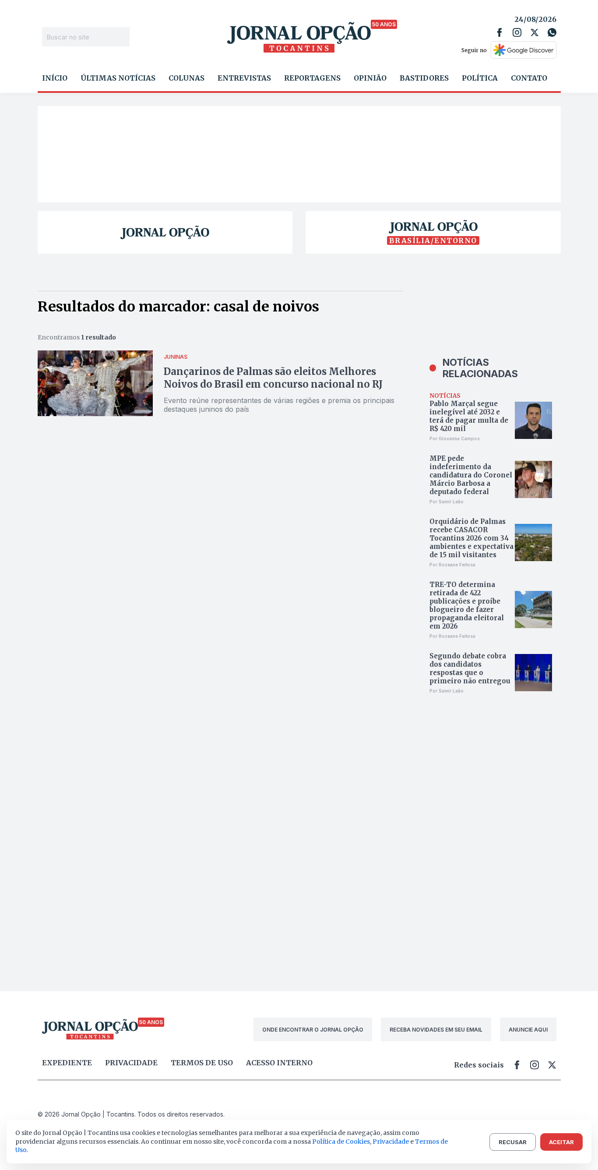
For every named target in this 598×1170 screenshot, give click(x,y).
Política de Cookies (341, 1141)
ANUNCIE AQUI (528, 1029)
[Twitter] (534, 32)
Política (480, 78)
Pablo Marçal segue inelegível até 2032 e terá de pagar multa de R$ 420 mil (468, 416)
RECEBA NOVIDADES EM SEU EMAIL (436, 1029)
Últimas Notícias (118, 78)
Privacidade (131, 1063)
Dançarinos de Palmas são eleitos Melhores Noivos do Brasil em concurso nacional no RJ (273, 377)
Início (54, 78)
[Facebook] (499, 32)
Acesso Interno (279, 1063)
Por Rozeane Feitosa (452, 564)
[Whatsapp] (552, 32)
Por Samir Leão (446, 501)
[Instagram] (517, 32)
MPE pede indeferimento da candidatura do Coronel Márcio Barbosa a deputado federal (470, 475)
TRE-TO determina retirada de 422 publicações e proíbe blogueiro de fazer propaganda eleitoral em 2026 (466, 605)
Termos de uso (202, 1063)
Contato (529, 78)
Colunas (186, 78)
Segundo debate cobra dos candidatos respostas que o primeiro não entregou (469, 668)
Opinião (370, 78)
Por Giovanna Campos (454, 438)
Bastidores (424, 78)
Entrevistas (244, 78)
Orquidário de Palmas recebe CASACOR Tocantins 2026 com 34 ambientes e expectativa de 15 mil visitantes (471, 538)
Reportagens (312, 78)
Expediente (67, 1063)
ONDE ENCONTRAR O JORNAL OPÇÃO (312, 1029)
